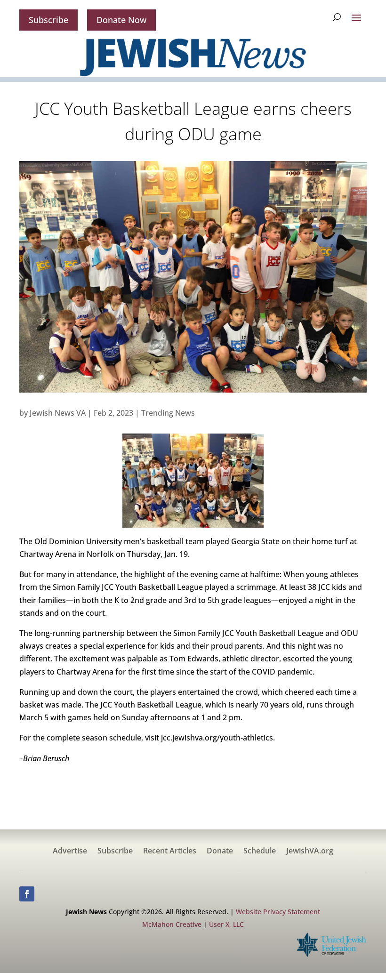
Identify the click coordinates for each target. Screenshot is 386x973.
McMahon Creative (171, 924)
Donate (220, 851)
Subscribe (48, 19)
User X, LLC (226, 924)
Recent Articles (169, 851)
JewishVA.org (309, 851)
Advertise (70, 851)
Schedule (259, 851)
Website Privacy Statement (278, 911)
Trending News (168, 413)
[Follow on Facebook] (26, 893)
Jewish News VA (58, 413)
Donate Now (121, 19)
